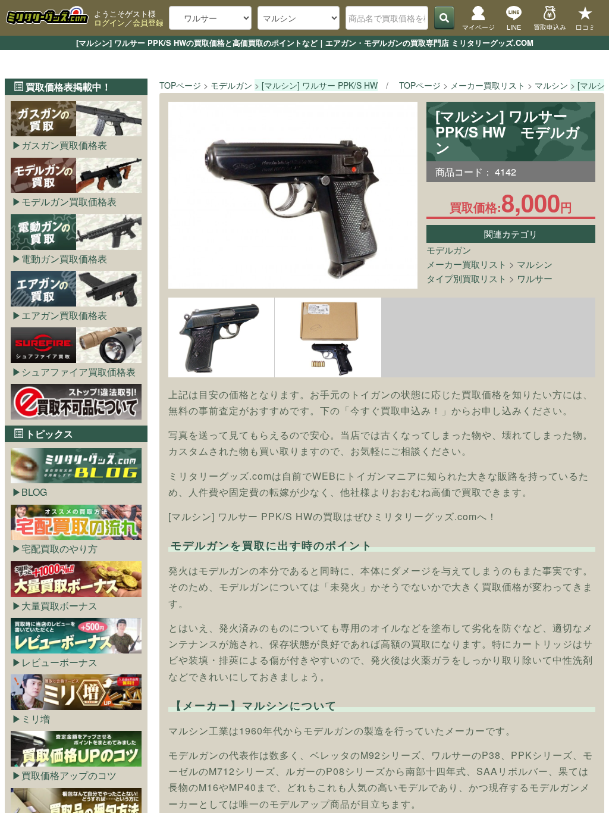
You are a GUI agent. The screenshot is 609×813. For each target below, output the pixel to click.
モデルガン (448, 249)
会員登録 (148, 22)
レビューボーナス (59, 662)
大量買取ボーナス (59, 605)
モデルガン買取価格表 (69, 201)
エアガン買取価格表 (64, 315)
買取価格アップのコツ (69, 775)
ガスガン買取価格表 (64, 145)
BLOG (34, 492)
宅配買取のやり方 (59, 548)
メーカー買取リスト (466, 264)
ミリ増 (35, 719)
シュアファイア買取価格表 (78, 372)
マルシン (535, 264)
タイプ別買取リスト (466, 278)
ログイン (109, 22)
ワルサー (535, 278)
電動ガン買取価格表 (64, 258)
